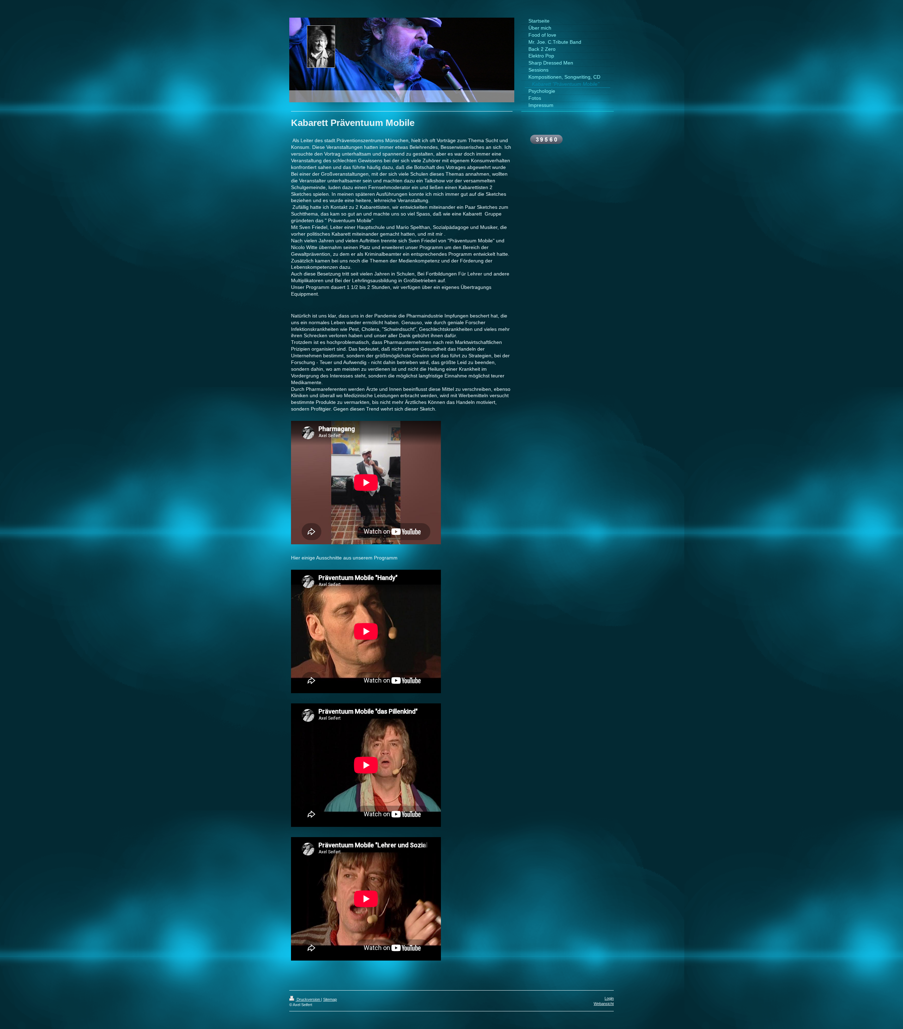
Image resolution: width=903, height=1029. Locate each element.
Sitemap (330, 999)
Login (609, 998)
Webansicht (604, 1003)
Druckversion (308, 999)
